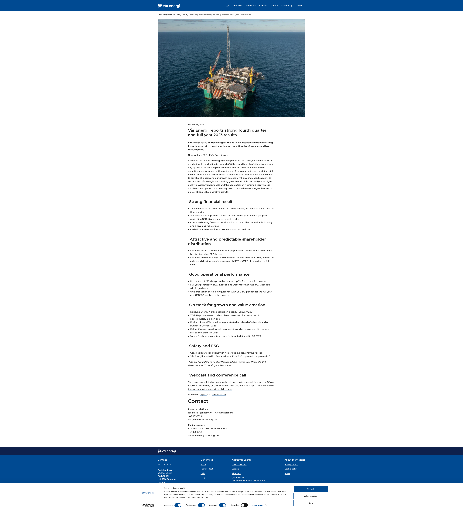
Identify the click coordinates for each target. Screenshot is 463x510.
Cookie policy (291, 469)
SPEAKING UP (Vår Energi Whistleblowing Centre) (249, 479)
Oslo (203, 473)
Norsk (274, 5)
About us (251, 5)
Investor (237, 5)
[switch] (201, 505)
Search (285, 5)
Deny (311, 503)
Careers (235, 469)
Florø (203, 478)
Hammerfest (207, 469)
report (203, 394)
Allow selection (310, 496)
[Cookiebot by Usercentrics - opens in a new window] (147, 505)
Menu (299, 5)
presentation (219, 394)
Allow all (310, 489)
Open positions (239, 464)
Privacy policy (291, 464)
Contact (263, 5)
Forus (203, 464)
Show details (257, 505)
